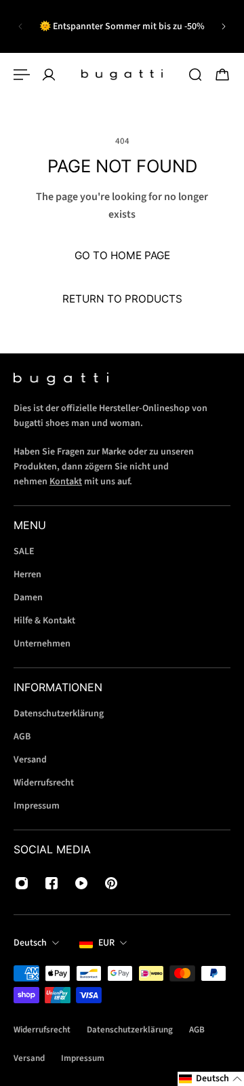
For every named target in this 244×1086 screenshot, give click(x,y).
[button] (211, 1079)
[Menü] (21, 75)
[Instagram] (22, 883)
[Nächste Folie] (223, 26)
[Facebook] (51, 883)
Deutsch (30, 943)
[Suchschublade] (195, 75)
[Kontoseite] (48, 75)
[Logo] (122, 74)
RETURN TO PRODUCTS (122, 298)
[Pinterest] (111, 883)
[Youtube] (81, 883)
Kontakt (65, 481)
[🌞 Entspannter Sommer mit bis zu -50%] (122, 26)
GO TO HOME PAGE (122, 255)
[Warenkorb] (222, 75)
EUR (106, 943)
